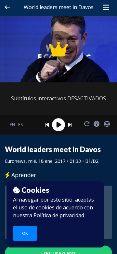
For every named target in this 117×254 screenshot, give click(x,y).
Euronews (15, 161)
